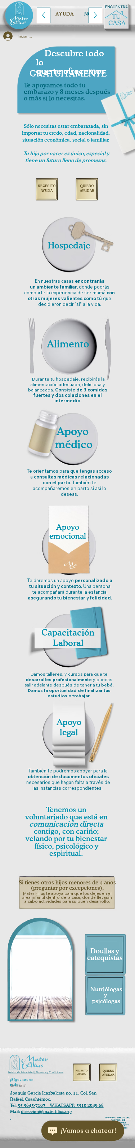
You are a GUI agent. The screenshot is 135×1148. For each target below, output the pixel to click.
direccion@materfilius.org (46, 1111)
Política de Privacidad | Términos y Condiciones (35, 1072)
